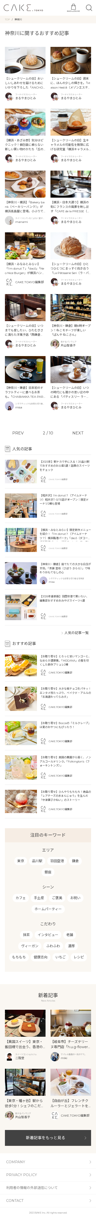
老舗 (69, 935)
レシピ (79, 957)
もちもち (19, 957)
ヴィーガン (29, 946)
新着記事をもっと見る (45, 1137)
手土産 (39, 898)
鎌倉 (75, 861)
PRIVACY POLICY (21, 1175)
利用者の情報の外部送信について (32, 1188)
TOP (7, 19)
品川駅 (37, 861)
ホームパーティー (48, 909)
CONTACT (14, 1200)
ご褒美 (57, 898)
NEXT (78, 433)
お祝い (75, 898)
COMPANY (15, 1162)
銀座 (48, 872)
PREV (18, 433)
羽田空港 (57, 861)
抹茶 (26, 935)
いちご (60, 957)
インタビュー (48, 935)
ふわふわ (53, 946)
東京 (20, 861)
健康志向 (41, 957)
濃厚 (71, 946)
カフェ (21, 898)
